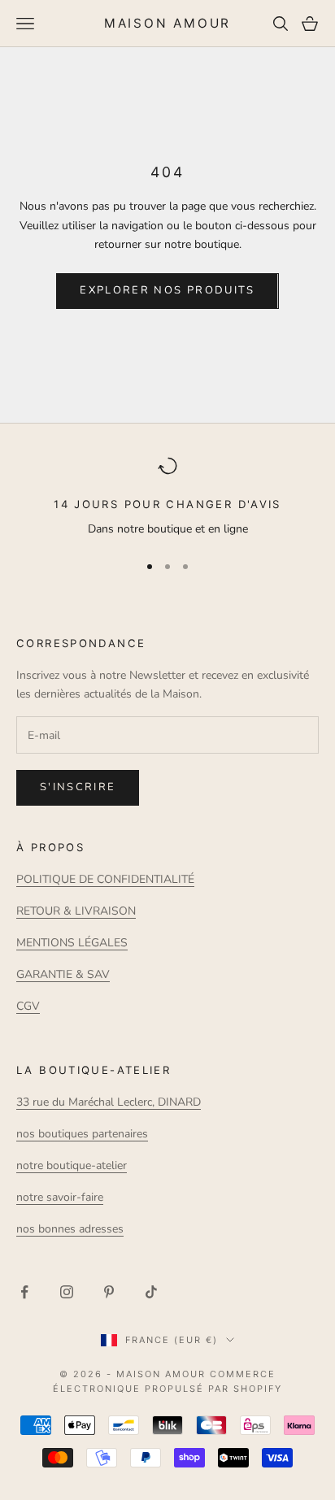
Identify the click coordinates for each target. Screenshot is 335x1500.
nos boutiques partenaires (82, 1133)
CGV (28, 1006)
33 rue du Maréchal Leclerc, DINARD (108, 1102)
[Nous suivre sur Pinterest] (109, 1292)
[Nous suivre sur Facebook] (24, 1292)
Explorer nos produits (167, 290)
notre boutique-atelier (71, 1165)
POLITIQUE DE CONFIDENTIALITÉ (105, 879)
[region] (167, 497)
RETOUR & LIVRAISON (76, 911)
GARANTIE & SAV (63, 974)
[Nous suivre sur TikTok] (151, 1292)
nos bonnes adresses (70, 1229)
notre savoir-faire (59, 1197)
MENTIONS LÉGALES (72, 942)
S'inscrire (77, 787)
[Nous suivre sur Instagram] (67, 1292)
